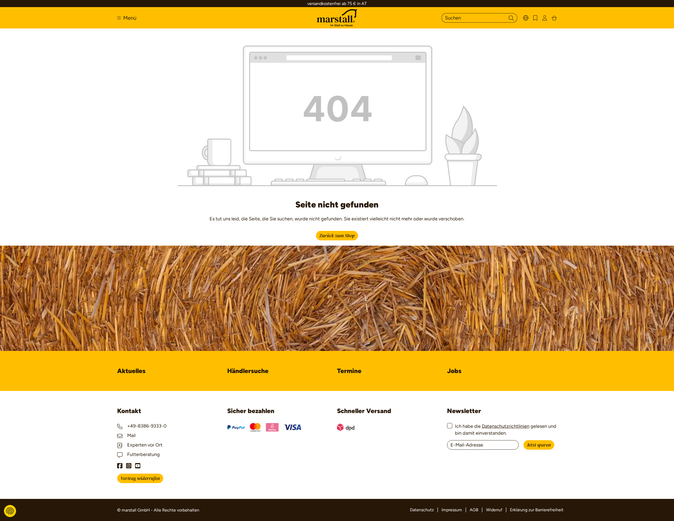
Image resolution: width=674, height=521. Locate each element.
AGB (474, 509)
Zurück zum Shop (337, 236)
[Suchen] (511, 18)
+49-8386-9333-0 (146, 426)
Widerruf (494, 509)
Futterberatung (143, 454)
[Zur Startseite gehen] (337, 17)
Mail (131, 435)
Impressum (452, 509)
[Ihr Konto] (544, 18)
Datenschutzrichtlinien (505, 426)
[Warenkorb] (554, 18)
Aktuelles (131, 371)
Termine (349, 371)
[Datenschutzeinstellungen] (10, 511)
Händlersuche (248, 371)
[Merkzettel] (535, 18)
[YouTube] (137, 465)
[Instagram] (128, 465)
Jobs (454, 371)
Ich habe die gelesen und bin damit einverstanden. (505, 429)
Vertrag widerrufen (140, 478)
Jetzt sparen (539, 445)
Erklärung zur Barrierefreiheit (536, 509)
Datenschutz (422, 509)
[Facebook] (119, 465)
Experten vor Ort (144, 445)
